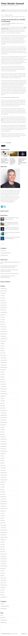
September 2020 (4, 367)
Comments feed (4, 620)
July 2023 (2, 295)
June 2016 (3, 487)
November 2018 (4, 417)
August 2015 (3, 510)
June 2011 (3, 589)
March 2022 (3, 324)
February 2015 (3, 525)
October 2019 (3, 391)
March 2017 (3, 465)
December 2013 (4, 558)
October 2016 (3, 477)
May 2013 (2, 575)
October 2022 (3, 309)
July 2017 (2, 455)
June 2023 (3, 298)
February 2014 (3, 554)
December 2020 (4, 360)
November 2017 (4, 446)
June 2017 (3, 458)
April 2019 (2, 405)
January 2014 (3, 556)
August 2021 (3, 341)
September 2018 (4, 422)
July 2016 (2, 484)
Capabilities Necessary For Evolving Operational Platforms (12, 238)
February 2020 (3, 384)
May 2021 (2, 348)
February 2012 (3, 580)
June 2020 (3, 374)
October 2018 (3, 420)
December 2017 (4, 443)
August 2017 (3, 453)
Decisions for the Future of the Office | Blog (12, 233)
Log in (2, 615)
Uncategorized (4, 255)
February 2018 (3, 439)
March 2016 (3, 494)
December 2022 (4, 305)
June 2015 (3, 515)
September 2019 (4, 393)
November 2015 (4, 503)
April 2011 (2, 594)
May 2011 (2, 592)
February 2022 (3, 326)
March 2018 (3, 436)
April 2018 (2, 434)
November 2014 (4, 532)
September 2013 (4, 565)
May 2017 (2, 460)
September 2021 (4, 338)
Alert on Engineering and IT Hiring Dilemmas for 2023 (11, 218)
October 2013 (3, 563)
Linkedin (2, 207)
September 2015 (4, 508)
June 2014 (3, 544)
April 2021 (2, 350)
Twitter (5, 207)
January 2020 (3, 386)
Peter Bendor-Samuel (12, 3)
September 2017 (4, 451)
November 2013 (4, 561)
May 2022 (2, 321)
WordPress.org (4, 622)
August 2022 (3, 314)
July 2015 (2, 513)
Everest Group (9, 190)
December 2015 (4, 501)
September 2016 (4, 479)
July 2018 (2, 427)
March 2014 (3, 551)
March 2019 (3, 408)
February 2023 (3, 302)
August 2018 (3, 424)
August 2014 (3, 539)
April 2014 (2, 549)
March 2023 (3, 300)
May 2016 (2, 489)
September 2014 (4, 537)
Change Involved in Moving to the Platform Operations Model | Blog (11, 228)
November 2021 (4, 333)
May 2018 (2, 432)
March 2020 (3, 381)
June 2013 (3, 573)
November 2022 (4, 307)
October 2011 (3, 582)
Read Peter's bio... (11, 201)
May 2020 (2, 376)
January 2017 (3, 470)
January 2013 (3, 577)
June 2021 (3, 345)
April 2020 (2, 379)
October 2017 (3, 448)
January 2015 (3, 527)
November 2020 (4, 362)
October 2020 (3, 365)
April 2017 (2, 463)
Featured (2, 250)
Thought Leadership (5, 24)
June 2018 (3, 429)
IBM (1, 119)
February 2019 (3, 410)
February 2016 (3, 496)
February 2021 (3, 355)
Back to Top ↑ (24, 633)
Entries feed (3, 617)
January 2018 (3, 441)
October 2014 (3, 534)
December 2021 (4, 331)
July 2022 (2, 317)
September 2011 (4, 585)
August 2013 (3, 568)
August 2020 (3, 369)
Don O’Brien (8, 142)
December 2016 (4, 472)
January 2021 (3, 357)
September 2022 (4, 312)
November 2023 (4, 290)
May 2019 (2, 403)
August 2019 (3, 396)
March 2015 (3, 522)
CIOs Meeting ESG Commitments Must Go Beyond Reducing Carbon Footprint (11, 224)
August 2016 (3, 482)
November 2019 (4, 388)
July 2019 (2, 398)
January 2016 (3, 499)
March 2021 (3, 353)
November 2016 (4, 475)
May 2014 (2, 546)
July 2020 (2, 372)
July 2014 (2, 542)
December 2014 (4, 530)
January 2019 (3, 412)
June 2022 (3, 319)
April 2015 (2, 520)
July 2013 (2, 570)
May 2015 (2, 518)
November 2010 (4, 597)
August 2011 (3, 587)
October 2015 (3, 506)
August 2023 (3, 293)
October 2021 (3, 336)
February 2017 (3, 467)
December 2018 (4, 415)
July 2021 (2, 343)
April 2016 (2, 491)
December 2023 (4, 288)
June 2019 (3, 400)
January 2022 (3, 329)
